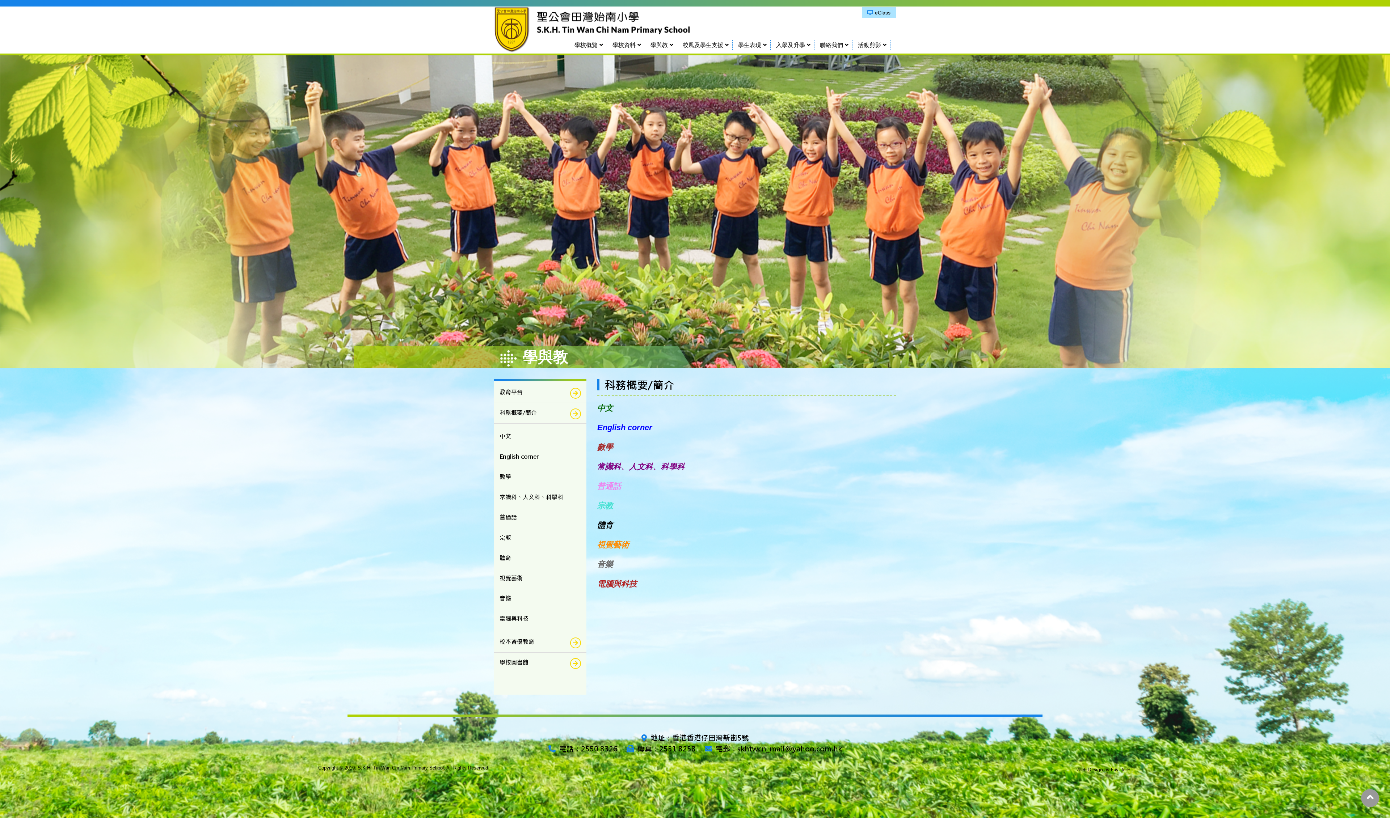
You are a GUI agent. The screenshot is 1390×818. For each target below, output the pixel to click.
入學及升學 (790, 45)
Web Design (1090, 770)
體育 (605, 525)
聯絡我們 (831, 45)
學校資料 (624, 45)
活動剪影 (869, 45)
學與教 (659, 45)
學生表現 (749, 45)
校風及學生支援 (703, 45)
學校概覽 (586, 45)
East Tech (1120, 770)
